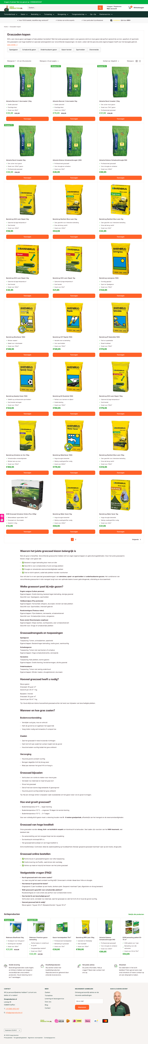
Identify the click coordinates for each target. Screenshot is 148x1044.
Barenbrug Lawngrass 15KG (109, 278)
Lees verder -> (12, 45)
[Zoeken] (100, 7)
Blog (46, 1005)
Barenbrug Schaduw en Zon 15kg (17, 455)
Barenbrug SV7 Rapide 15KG (62, 337)
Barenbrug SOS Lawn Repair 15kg (111, 396)
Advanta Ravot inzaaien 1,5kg (109, 101)
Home (6, 26)
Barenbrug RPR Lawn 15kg (85, 937)
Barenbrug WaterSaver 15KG (62, 455)
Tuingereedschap (78, 14)
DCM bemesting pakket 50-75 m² (132, 939)
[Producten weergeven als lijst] (140, 61)
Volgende (135, 539)
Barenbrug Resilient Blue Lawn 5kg (65, 219)
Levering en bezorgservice (54, 999)
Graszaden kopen (15, 26)
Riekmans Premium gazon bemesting (38, 939)
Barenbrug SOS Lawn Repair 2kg (17, 278)
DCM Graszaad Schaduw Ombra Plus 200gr (21, 514)
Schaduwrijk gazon (29, 50)
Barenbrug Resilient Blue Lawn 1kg (111, 219)
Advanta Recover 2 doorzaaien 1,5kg (19, 101)
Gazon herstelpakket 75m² (62, 937)
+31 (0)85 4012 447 (12, 1009)
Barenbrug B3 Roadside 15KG (63, 396)
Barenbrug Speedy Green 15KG (16, 396)
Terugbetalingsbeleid (20, 1037)
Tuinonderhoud (9, 14)
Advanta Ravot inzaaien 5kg (15, 160)
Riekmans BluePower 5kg (15, 937)
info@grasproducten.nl (14, 1013)
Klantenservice (104, 14)
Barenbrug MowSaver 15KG (15, 337)
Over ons (48, 1002)
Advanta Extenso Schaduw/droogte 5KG (113, 160)
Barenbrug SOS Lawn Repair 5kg (17, 219)
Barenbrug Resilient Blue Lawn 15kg (111, 455)
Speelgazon (13, 50)
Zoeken (47, 992)
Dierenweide (94, 50)
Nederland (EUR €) (11, 1030)
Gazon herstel (66, 50)
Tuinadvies (49, 995)
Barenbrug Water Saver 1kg (108, 514)
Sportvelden (80, 50)
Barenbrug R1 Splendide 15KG (109, 337)
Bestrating (34, 14)
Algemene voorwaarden (35, 1037)
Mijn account (112, 9)
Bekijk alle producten (136, 914)
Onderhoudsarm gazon (49, 50)
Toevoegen (27, 119)
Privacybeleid (8, 1037)
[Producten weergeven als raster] (137, 61)
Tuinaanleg (48, 14)
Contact (47, 1008)
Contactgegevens (49, 1037)
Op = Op (93, 14)
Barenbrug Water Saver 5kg (62, 514)
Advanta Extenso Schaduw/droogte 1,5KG (67, 160)
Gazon (23, 14)
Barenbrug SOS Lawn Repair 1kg (64, 278)
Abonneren (82, 1007)
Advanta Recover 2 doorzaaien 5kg (65, 101)
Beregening (62, 14)
